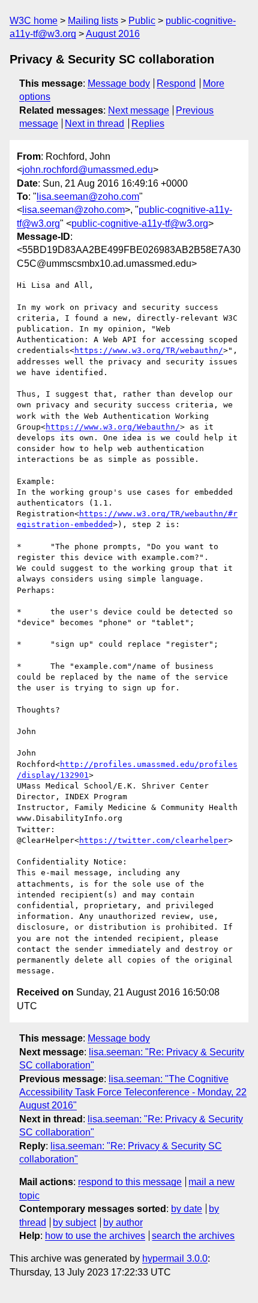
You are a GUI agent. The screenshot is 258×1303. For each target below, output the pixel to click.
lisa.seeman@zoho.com (88, 196)
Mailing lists (93, 21)
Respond (176, 83)
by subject (74, 1222)
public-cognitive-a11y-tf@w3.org (139, 223)
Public (141, 21)
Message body (119, 83)
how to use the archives (95, 1236)
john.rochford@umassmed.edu (87, 170)
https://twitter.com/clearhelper (153, 840)
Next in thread (94, 123)
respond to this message (130, 1182)
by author (123, 1222)
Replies (147, 123)
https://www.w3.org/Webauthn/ (113, 426)
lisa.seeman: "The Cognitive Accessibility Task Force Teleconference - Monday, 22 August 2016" (133, 1092)
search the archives (193, 1236)
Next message (138, 110)
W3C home (34, 21)
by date (186, 1209)
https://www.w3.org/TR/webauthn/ (148, 350)
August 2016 (113, 34)
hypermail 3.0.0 (175, 1258)
